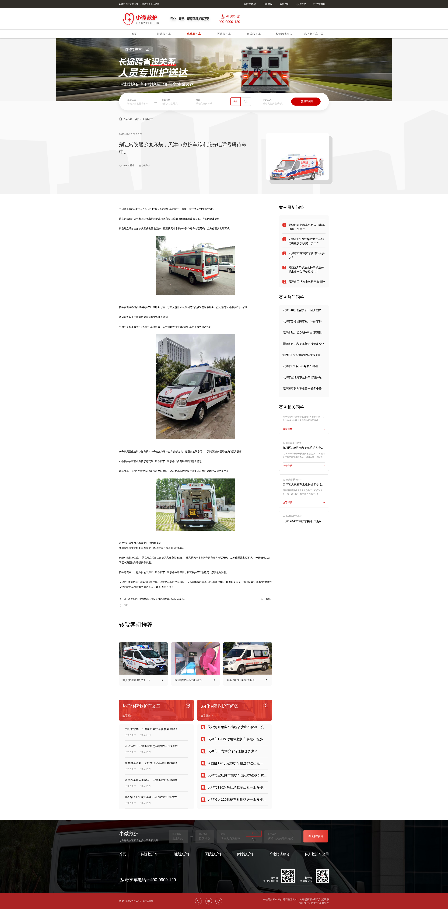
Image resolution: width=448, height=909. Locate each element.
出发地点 (176, 833)
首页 (134, 33)
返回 (126, 605)
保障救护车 (254, 33)
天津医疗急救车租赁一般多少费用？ (304, 377)
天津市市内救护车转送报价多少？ (303, 332)
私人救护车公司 (314, 33)
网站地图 (148, 901)
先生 (235, 101)
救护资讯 (284, 4)
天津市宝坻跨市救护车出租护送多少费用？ (304, 366)
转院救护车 (164, 33)
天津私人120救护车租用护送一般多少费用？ (304, 388)
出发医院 (131, 100)
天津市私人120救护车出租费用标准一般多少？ (304, 321)
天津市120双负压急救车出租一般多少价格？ (304, 354)
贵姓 (198, 100)
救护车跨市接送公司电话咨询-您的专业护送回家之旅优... (158, 599)
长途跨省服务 (284, 33)
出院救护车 (194, 33)
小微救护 (301, 4)
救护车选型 (250, 4)
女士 (246, 101)
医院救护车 (224, 33)
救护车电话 (319, 4)
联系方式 (267, 100)
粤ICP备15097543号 (130, 901)
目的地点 (166, 100)
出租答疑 (268, 4)
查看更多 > (128, 715)
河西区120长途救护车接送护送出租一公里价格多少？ (304, 343)
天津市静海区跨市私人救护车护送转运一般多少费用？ (304, 310)
